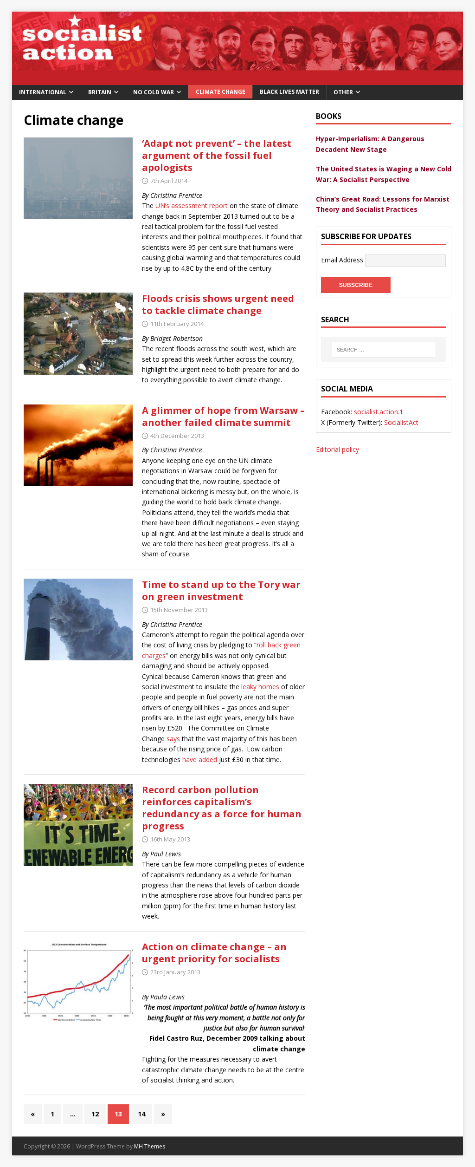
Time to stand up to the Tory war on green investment (221, 590)
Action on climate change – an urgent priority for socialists (214, 952)
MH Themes (149, 1146)
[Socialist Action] (237, 79)
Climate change (220, 92)
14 (141, 1113)
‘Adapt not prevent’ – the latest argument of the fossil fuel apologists (217, 155)
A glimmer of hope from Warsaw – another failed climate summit (223, 416)
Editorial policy (337, 449)
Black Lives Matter (289, 92)
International (42, 92)
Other (343, 92)
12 (95, 1113)
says (173, 738)
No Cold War (153, 92)
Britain (99, 92)
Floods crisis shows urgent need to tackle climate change (218, 304)
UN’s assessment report (191, 205)
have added (199, 759)
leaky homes (260, 686)
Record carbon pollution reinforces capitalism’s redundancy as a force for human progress (222, 807)
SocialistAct (401, 422)
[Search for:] (384, 350)
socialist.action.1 (378, 411)
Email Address (343, 259)
